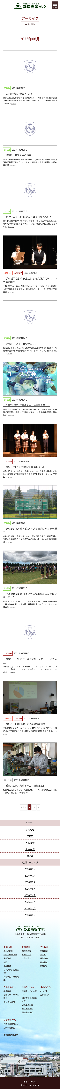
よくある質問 (9, 1001)
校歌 (5, 962)
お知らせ (8, 273)
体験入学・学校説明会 (11, 996)
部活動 (7, 88)
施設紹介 (44, 962)
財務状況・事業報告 (11, 978)
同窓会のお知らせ (11, 1023)
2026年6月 (30, 882)
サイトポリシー (30, 1081)
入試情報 (18, 273)
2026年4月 (30, 895)
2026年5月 (30, 888)
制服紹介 (44, 966)
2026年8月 (30, 869)
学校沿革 (7, 958)
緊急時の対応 (27, 1008)
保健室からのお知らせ (29, 992)
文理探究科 (26, 954)
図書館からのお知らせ (29, 999)
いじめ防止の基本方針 (11, 971)
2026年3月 (30, 902)
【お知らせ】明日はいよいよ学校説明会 (24, 724)
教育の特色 (26, 950)
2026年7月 (30, 875)
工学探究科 (26, 958)
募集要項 (7, 991)
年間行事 (44, 950)
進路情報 (44, 958)
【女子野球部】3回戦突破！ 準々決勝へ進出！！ (28, 217)
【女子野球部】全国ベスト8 (17, 93)
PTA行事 (43, 991)
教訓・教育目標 (10, 954)
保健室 (30, 836)
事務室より (45, 995)
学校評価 (7, 966)
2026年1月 (30, 915)
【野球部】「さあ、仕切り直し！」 (21, 343)
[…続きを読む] (13, 103)
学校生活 (8, 780)
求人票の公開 (27, 1004)
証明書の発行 (27, 1012)
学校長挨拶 (8, 950)
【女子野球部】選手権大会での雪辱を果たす (26, 405)
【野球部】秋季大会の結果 (17, 155)
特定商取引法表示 (11, 1035)
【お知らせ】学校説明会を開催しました (24, 467)
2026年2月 (30, 908)
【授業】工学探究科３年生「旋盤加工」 (24, 785)
